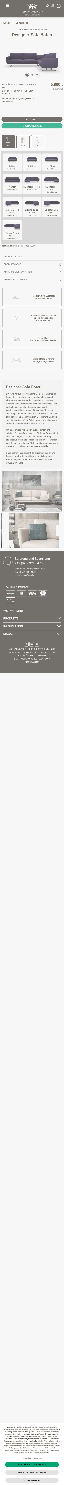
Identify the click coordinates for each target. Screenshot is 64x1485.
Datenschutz (27, 1458)
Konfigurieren (32, 1480)
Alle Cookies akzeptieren (32, 1464)
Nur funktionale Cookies (32, 1472)
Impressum (38, 1458)
